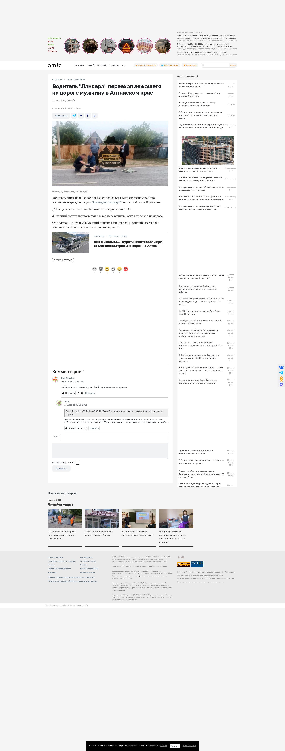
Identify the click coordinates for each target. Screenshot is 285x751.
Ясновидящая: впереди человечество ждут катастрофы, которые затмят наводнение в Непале (201, 370)
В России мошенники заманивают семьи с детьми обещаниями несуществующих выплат (201, 115)
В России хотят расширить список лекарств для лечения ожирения (201, 461)
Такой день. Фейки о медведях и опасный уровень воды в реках (200, 322)
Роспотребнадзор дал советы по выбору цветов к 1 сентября (199, 94)
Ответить (90, 393)
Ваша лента (191, 65)
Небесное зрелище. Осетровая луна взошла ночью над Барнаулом (201, 85)
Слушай (102, 65)
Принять (175, 746)
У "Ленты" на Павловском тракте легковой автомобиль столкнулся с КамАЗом (200, 179)
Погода (51, 565)
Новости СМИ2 (54, 500)
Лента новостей (187, 76)
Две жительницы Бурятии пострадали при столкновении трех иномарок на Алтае (128, 244)
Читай (90, 65)
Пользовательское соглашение (61, 561)
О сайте (83, 565)
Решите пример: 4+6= (63, 462)
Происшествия (76, 79)
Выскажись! (61, 115)
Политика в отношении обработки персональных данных (73, 581)
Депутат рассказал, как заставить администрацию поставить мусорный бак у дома (201, 345)
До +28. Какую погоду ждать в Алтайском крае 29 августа (200, 312)
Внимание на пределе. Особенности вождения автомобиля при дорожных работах (198, 289)
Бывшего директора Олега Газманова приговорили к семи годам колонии (198, 381)
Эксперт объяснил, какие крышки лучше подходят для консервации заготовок (200, 207)
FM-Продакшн (86, 557)
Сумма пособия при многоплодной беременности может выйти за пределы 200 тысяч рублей (201, 474)
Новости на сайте (55, 557)
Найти (233, 65)
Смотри (114, 65)
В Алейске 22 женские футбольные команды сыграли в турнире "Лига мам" (201, 276)
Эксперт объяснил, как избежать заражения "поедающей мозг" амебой (202, 188)
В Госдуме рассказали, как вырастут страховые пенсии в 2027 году (197, 104)
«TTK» (85, 605)
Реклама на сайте (88, 561)
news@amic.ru (140, 576)
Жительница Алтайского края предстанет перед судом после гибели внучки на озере (201, 198)
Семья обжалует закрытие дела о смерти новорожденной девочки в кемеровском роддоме (200, 486)
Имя (55, 437)
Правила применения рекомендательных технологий (71, 577)
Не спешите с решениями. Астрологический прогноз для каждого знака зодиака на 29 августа (201, 301)
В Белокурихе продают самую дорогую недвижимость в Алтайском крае (199, 169)
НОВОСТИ (57, 79)
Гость (66, 401)
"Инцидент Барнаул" (106, 202)
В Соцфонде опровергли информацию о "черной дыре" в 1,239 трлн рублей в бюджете (199, 358)
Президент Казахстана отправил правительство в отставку (196, 452)
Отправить (61, 468)
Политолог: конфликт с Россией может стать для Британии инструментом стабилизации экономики (199, 333)
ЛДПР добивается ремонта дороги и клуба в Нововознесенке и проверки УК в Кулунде (201, 126)
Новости (79, 65)
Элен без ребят (67, 378)
